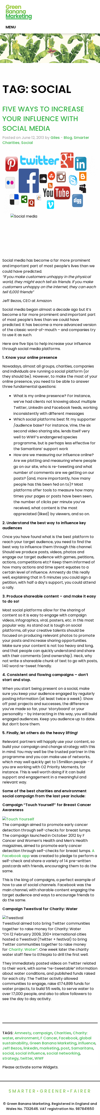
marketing (49, 1048)
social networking (63, 1053)
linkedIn (30, 1048)
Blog (68, 137)
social (8, 1053)
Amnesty (22, 1033)
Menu (11, 27)
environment (27, 1038)
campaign (42, 1033)
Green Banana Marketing (53, 1043)
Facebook (68, 1038)
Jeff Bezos (12, 1048)
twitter (26, 1058)
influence (86, 1043)
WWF (39, 1058)
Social (27, 142)
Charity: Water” (23, 949)
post (65, 1048)
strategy (10, 1058)
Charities (62, 1033)
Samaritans (82, 1048)
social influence (30, 1053)
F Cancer (48, 1038)
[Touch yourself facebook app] (18, 819)
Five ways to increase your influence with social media (43, 118)
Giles (55, 137)
